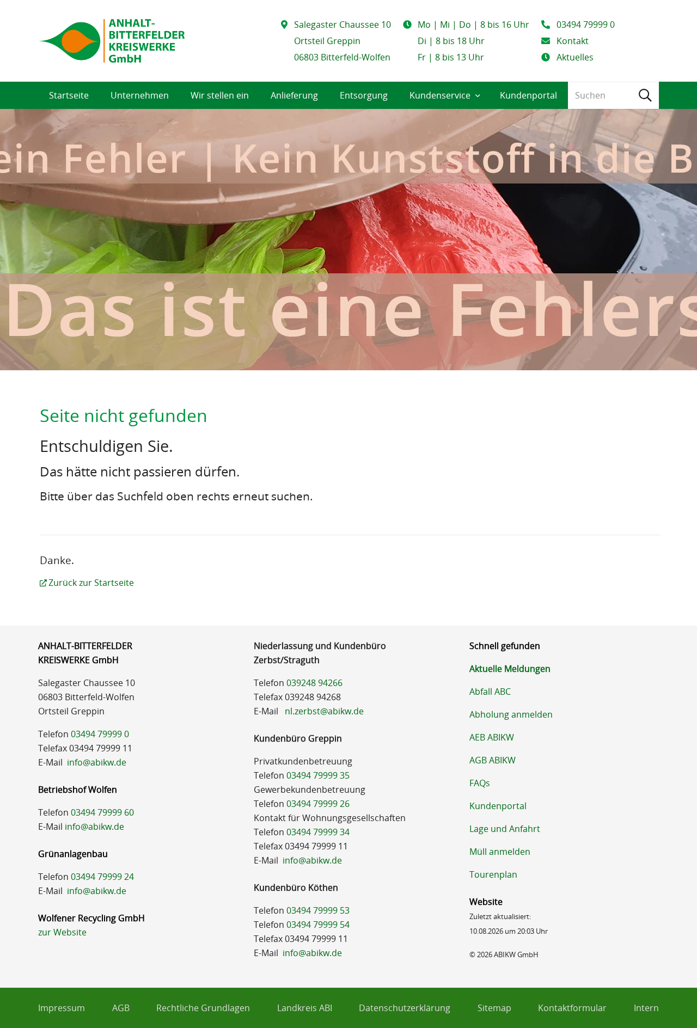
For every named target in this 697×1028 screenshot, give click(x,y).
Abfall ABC (490, 691)
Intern (646, 1008)
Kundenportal (498, 806)
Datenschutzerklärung (404, 1008)
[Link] (111, 41)
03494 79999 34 (318, 832)
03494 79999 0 (100, 734)
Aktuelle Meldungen (510, 669)
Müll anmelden (499, 852)
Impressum (61, 1008)
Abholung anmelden (511, 714)
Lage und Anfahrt (504, 829)
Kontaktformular (572, 1008)
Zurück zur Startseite (91, 583)
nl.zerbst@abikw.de (324, 711)
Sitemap (494, 1008)
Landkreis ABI (304, 1008)
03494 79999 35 (318, 775)
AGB (121, 1008)
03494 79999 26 (318, 804)
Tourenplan (493, 874)
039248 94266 (314, 683)
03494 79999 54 (318, 925)
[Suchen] (645, 95)
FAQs (479, 783)
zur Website (62, 932)
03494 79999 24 (102, 877)
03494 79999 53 (318, 910)
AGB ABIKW (492, 760)
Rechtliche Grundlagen (203, 1008)
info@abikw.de (96, 762)
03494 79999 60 (102, 812)
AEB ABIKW (491, 737)
